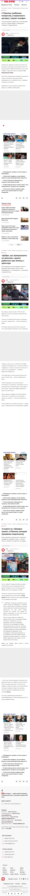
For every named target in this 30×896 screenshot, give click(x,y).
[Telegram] (27, 879)
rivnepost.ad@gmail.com (19, 823)
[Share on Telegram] (18, 893)
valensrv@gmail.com (6, 815)
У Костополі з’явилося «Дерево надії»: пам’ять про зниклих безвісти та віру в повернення (13, 190)
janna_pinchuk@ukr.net (7, 821)
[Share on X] (11, 893)
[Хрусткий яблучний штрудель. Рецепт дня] (24, 220)
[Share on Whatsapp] (15, 893)
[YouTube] (24, 879)
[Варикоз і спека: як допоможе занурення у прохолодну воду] (24, 238)
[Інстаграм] (26, 879)
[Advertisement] (15, 105)
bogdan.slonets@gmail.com (8, 818)
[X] (21, 879)
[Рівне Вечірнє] (11, 1)
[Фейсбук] (19, 879)
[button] (3, 1)
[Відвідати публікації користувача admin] (3, 34)
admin (6, 33)
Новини (4, 10)
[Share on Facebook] (8, 893)
